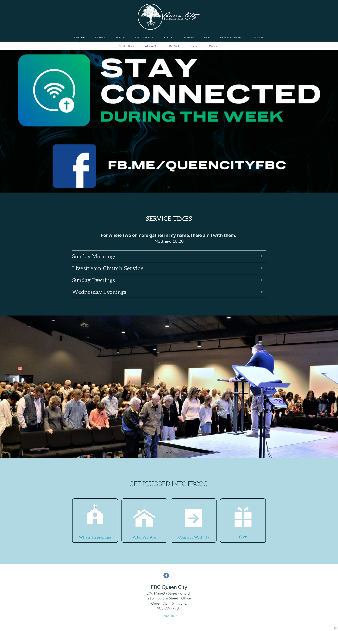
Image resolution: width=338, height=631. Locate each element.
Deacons (194, 46)
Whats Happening (95, 537)
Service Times (126, 46)
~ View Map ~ (169, 616)
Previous (4, 121)
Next (334, 121)
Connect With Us (193, 537)
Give (243, 537)
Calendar (214, 46)
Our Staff (174, 46)
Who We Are (152, 46)
